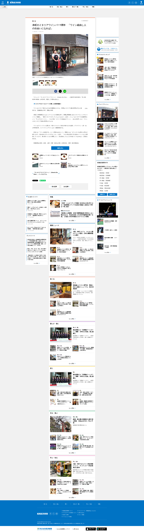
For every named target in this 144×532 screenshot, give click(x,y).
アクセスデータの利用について (69, 512)
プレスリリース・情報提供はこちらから (87, 510)
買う (67, 6)
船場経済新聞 (14, 2)
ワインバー (41, 31)
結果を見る (112, 194)
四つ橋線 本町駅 (104, 178)
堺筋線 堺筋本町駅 (105, 188)
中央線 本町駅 (104, 183)
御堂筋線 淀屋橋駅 (105, 175)
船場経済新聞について (68, 510)
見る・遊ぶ (59, 6)
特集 (93, 6)
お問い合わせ (81, 512)
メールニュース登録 (67, 516)
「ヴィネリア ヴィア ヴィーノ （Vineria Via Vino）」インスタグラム (46, 173)
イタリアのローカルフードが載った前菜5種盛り (48, 104)
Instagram (136, 2)
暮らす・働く (75, 6)
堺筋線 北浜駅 (104, 190)
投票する (102, 194)
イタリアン (35, 31)
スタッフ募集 (81, 514)
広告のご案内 (66, 514)
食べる (51, 6)
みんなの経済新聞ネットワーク (44, 529)
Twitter (132, 2)
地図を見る (60, 148)
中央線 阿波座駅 (104, 185)
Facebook (129, 2)
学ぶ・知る (85, 6)
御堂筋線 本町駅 (104, 173)
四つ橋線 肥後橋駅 (105, 180)
